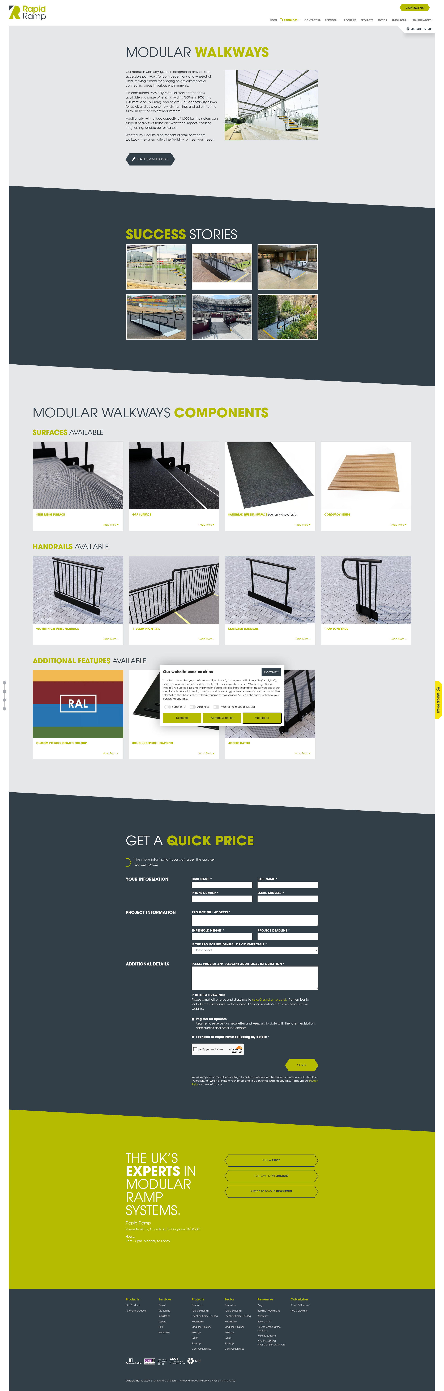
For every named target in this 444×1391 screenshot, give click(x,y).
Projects (367, 20)
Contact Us (312, 20)
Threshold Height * (208, 930)
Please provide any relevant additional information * (238, 964)
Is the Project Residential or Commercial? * (229, 944)
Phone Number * (205, 893)
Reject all (182, 718)
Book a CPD (264, 1322)
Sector (382, 20)
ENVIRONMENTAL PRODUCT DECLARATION (271, 1343)
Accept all (262, 718)
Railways (196, 1344)
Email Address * (271, 893)
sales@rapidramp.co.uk (269, 999)
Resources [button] (399, 20)
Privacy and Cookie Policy (194, 1381)
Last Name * (268, 879)
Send (301, 1065)
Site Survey (164, 1333)
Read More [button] (110, 525)
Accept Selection (222, 718)
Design (162, 1305)
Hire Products (133, 1305)
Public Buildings (200, 1311)
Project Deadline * (274, 930)
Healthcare (198, 1322)
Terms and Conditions (165, 1381)
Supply (162, 1322)
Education (197, 1305)
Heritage (196, 1333)
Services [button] (331, 20)
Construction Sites (201, 1349)
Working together (267, 1336)
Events (195, 1338)
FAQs (214, 1381)
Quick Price (438, 702)
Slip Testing (164, 1311)
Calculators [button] (422, 20)
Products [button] (291, 20)
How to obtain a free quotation (269, 1329)
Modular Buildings (201, 1327)
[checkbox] (174, 707)
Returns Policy (227, 1381)
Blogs (260, 1305)
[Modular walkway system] (271, 105)
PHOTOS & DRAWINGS (208, 995)
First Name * (202, 879)
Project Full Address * (211, 912)
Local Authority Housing (205, 1316)
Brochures (263, 1316)
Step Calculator (299, 1311)
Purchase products (136, 1311)
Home (273, 20)
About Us (350, 20)
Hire (161, 1327)
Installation (164, 1316)
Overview (273, 672)
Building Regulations (269, 1311)
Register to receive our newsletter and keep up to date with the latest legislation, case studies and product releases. (255, 1024)
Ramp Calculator (300, 1305)
